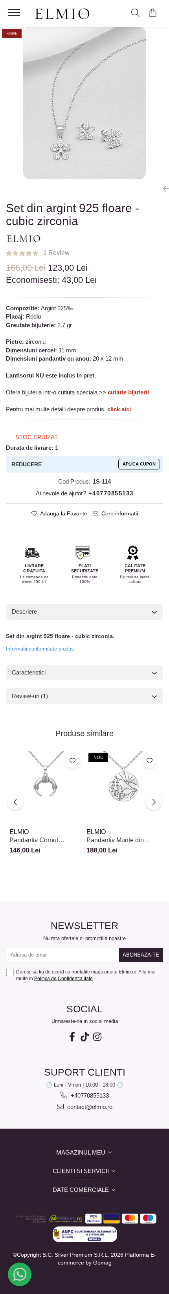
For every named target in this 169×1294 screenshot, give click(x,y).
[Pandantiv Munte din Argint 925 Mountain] (123, 787)
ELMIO (19, 831)
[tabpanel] (84, 103)
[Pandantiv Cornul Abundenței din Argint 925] (46, 787)
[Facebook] (72, 1037)
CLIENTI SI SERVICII (81, 1171)
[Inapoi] (163, 189)
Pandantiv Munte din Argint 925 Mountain (115, 840)
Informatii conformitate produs (40, 649)
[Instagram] (97, 1037)
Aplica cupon (139, 464)
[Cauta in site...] (135, 13)
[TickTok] (84, 1037)
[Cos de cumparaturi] (152, 13)
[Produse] (15, 15)
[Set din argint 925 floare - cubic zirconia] (84, 103)
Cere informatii (119, 513)
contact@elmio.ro (89, 1106)
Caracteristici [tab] (29, 672)
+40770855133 (89, 1095)
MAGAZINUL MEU (81, 1152)
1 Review (56, 252)
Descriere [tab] (24, 611)
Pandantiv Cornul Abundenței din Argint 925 (45, 840)
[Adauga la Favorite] (72, 761)
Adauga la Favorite (63, 513)
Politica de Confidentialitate (63, 978)
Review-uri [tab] (30, 696)
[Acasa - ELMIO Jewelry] (64, 14)
